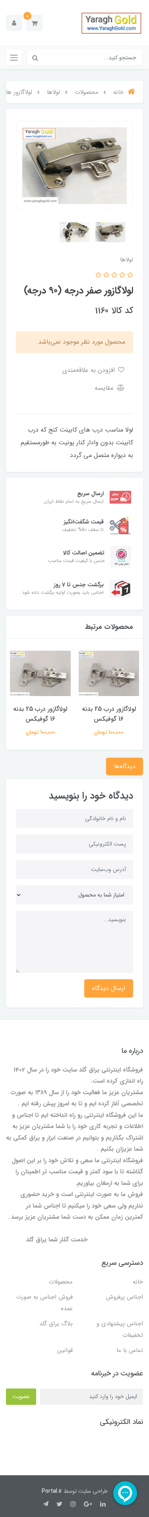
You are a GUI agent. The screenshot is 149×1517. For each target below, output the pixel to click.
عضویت (21, 1396)
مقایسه (105, 388)
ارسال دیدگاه (108, 988)
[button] (34, 23)
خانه (138, 1282)
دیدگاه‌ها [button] (124, 766)
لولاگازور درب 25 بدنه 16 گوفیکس (109, 714)
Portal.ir (52, 1491)
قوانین (65, 1350)
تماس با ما (129, 1350)
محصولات (61, 1282)
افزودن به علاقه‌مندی (89, 370)
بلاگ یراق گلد (56, 1323)
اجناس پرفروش (124, 1297)
